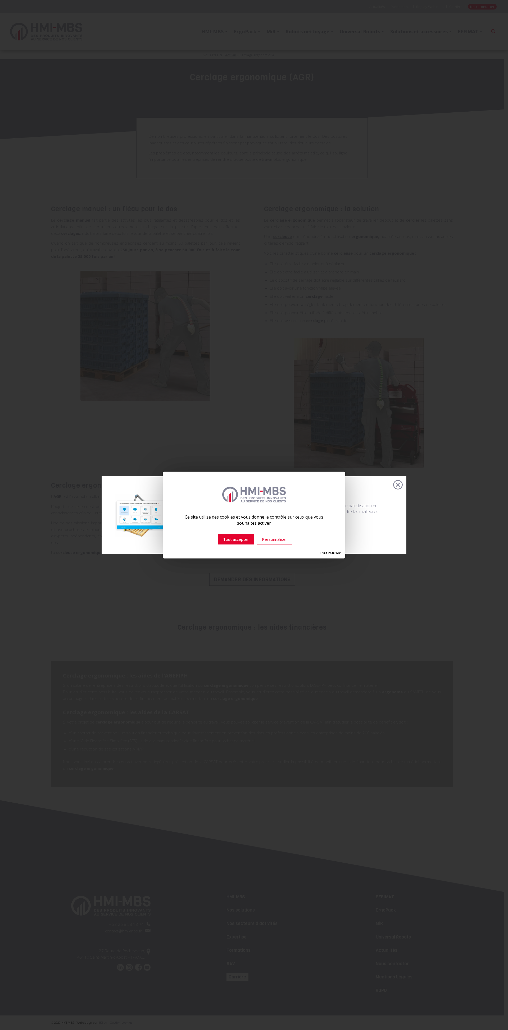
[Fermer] (397, 484)
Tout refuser (330, 553)
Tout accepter (236, 539)
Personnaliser (274, 539)
